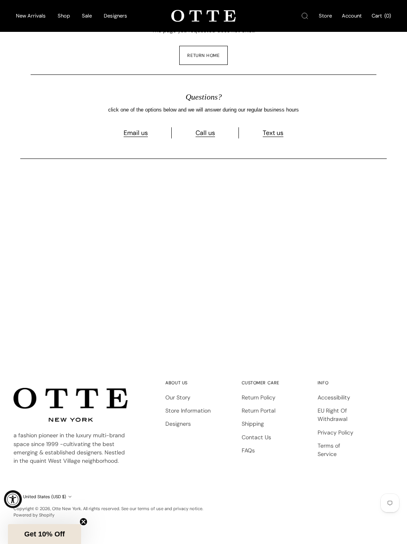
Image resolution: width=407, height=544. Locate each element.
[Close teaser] (83, 522)
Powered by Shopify (34, 515)
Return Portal (258, 410)
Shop (64, 15)
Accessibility (334, 397)
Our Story (177, 397)
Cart (381, 15)
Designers (115, 15)
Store (325, 15)
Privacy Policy (335, 432)
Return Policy (258, 397)
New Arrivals (31, 15)
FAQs (248, 450)
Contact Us (256, 437)
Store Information (188, 410)
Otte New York (66, 508)
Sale (87, 15)
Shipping (253, 423)
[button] (44, 534)
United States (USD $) (44, 496)
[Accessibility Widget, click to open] (13, 499)
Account (352, 15)
